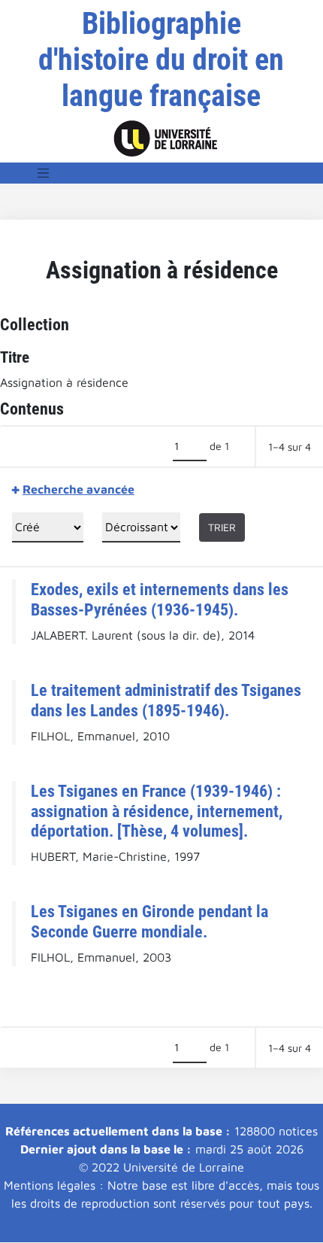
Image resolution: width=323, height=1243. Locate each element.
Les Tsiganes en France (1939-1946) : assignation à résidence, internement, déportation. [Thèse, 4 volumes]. (156, 811)
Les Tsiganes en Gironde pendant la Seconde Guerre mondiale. (149, 921)
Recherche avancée (78, 489)
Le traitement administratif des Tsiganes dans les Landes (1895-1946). (166, 700)
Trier (222, 527)
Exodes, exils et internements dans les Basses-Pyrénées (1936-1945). (159, 599)
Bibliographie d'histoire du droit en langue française (161, 60)
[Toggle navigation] (43, 173)
